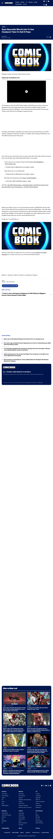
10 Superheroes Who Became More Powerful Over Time (37, 708)
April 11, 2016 (30, 167)
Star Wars (38, 817)
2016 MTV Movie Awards (15, 185)
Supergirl (21, 797)
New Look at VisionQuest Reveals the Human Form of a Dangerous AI (24, 339)
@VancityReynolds (10, 164)
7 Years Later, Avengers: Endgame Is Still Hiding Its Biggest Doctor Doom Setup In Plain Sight (24, 294)
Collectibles (18, 4)
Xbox (3, 819)
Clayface (20, 801)
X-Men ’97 (38, 799)
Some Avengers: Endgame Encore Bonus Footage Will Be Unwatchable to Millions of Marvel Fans (38, 730)
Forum (25, 4)
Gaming (31, 2)
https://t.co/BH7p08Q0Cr (29, 178)
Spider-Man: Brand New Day (25, 799)
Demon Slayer (22, 817)
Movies (22, 2)
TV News (37, 793)
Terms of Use (27, 382)
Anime (35, 2)
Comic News (4, 793)
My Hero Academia (23, 822)
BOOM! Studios (5, 805)
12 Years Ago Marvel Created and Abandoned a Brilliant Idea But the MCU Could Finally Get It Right (37, 751)
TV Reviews (38, 795)
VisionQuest (38, 807)
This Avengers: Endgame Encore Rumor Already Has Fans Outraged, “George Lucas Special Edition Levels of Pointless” (27, 349)
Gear (5, 705)
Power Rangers (39, 821)
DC (2, 799)
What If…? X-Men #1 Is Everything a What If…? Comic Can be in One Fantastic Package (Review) (13, 772)
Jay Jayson (5, 36)
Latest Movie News (27, 185)
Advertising (15, 832)
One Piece (21, 824)
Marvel (3, 26)
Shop (20, 828)
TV (26, 2)
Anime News (21, 813)
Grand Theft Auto (39, 822)
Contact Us (7, 832)
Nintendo (4, 817)
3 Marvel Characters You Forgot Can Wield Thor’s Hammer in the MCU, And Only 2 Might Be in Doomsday (26, 354)
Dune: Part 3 (21, 803)
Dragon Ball (21, 815)
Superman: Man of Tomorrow (25, 807)
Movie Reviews (22, 795)
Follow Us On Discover (9, 285)
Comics (17, 2)
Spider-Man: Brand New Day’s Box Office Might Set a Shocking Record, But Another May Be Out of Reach (13, 730)
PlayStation (4, 821)
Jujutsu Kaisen (22, 819)
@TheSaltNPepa (38, 162)
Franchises (39, 811)
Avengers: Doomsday (23, 805)
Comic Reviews (5, 795)
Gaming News (5, 813)
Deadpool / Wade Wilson (7, 281)
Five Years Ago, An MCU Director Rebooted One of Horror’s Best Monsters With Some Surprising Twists (27, 343)
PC (2, 822)
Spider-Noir (38, 797)
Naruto (20, 821)
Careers (28, 832)
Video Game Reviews (6, 815)
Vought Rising (39, 805)
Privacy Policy (40, 382)
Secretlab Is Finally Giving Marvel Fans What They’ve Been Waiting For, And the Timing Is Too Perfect (14, 709)
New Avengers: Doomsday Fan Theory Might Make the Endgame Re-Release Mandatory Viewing (26, 360)
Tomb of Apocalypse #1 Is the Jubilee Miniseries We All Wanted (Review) (38, 771)
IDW (3, 803)
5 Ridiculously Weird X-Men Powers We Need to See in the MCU (13, 750)
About (22, 832)
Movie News (21, 793)
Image (3, 801)
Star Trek (38, 819)
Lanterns (37, 803)
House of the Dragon (40, 801)
